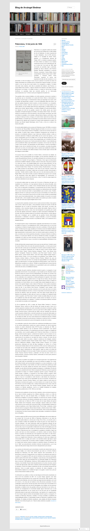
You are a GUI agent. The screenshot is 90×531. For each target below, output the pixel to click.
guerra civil (23, 517)
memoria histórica (35, 517)
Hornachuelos (65, 54)
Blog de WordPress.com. (45, 526)
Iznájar (63, 55)
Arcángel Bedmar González (67, 45)
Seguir (64, 83)
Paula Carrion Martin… (70, 277)
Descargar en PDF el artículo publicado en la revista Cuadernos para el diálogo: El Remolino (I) (68, 206)
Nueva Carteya (65, 61)
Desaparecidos (49, 516)
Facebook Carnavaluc (67, 292)
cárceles (31, 516)
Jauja (63, 56)
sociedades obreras (19, 519)
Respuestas (27, 519)
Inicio (17, 34)
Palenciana (22, 516)
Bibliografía (28, 34)
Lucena (63, 58)
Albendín (64, 40)
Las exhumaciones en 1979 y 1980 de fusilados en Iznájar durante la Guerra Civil (68, 93)
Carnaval (63, 49)
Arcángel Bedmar (65, 43)
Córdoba (35, 516)
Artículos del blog (36, 34)
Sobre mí (22, 34)
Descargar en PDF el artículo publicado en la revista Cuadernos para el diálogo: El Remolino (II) (68, 231)
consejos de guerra (41, 516)
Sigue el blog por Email (67, 69)
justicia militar (29, 517)
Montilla (63, 59)
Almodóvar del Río (66, 42)
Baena (63, 46)
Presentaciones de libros (67, 64)
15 (54, 44)
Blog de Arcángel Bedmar (28, 7)
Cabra (63, 48)
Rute (63, 65)
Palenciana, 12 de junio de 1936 (28, 44)
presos (45, 517)
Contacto (44, 34)
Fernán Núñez (65, 52)
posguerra (42, 517)
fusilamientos (18, 517)
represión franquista (52, 517)
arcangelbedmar (69, 266)
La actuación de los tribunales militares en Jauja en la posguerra (68, 110)
